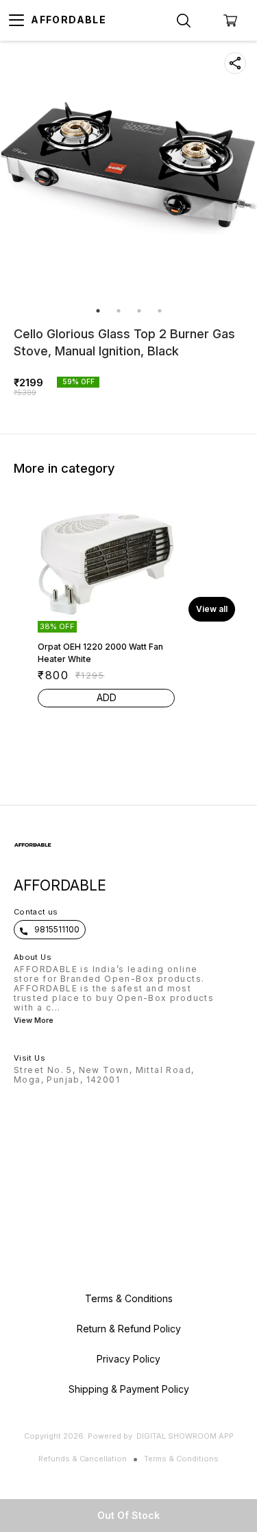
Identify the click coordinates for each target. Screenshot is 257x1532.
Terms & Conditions (181, 1458)
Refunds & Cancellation (82, 1458)
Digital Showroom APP (185, 1436)
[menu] (16, 20)
